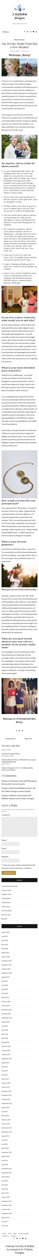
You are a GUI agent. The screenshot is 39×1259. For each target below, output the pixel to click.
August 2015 (5, 1136)
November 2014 (7, 1152)
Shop (10, 1233)
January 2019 (6, 1005)
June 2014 (5, 1164)
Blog (15, 1233)
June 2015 (5, 1144)
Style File (4, 919)
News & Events (19, 40)
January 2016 (6, 1124)
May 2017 (5, 1071)
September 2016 (7, 1103)
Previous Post (10, 739)
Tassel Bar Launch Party (11, 754)
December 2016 (7, 1091)
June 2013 (5, 1181)
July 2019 (5, 981)
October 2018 (6, 1014)
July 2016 (5, 1111)
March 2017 (5, 1079)
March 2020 (5, 952)
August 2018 (5, 1022)
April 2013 (5, 1189)
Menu (6, 32)
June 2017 (5, 1067)
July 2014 (5, 1160)
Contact (13, 1236)
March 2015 (5, 1148)
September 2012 (7, 1213)
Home (4, 1233)
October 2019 (6, 969)
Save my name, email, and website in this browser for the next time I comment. (18, 866)
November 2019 (7, 965)
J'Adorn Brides (6, 902)
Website (5, 856)
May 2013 (5, 1185)
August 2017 (5, 1063)
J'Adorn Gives (6, 906)
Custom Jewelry (6, 890)
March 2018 (5, 1042)
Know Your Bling (6, 910)
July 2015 (5, 1140)
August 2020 (5, 932)
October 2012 (6, 1209)
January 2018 (6, 1050)
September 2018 (7, 1018)
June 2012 (5, 1226)
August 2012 (5, 1217)
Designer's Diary (7, 894)
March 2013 (5, 1193)
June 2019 (5, 985)
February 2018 (6, 1046)
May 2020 (5, 944)
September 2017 (7, 1058)
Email (4, 848)
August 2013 (5, 1177)
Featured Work (6, 898)
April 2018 (5, 1038)
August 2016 (5, 1107)
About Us (5, 1236)
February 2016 (6, 1120)
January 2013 (6, 1197)
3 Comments (25, 51)
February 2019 (6, 1001)
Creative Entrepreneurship (10, 886)
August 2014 (5, 1156)
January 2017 (6, 1087)
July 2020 (5, 936)
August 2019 (5, 977)
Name (4, 840)
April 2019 (5, 993)
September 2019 (7, 973)
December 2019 (7, 961)
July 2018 (5, 1026)
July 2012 (5, 1221)
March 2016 (5, 1115)
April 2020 (5, 948)
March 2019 (5, 997)
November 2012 (7, 1205)
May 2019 (5, 989)
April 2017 (5, 1075)
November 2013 (7, 1168)
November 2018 (7, 1010)
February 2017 (6, 1083)
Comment (6, 815)
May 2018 (5, 1034)
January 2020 (6, 957)
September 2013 (7, 1173)
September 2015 (7, 1132)
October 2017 (6, 1054)
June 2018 (5, 1030)
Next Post (28, 739)
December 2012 (7, 1201)
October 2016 (6, 1099)
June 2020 (5, 940)
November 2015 (7, 1128)
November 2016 (7, 1095)
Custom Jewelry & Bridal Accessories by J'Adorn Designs (19, 1249)
